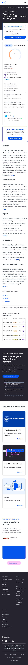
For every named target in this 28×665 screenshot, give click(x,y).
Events (3, 619)
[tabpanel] (15, 85)
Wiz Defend (5, 587)
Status (5, 654)
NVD (12, 175)
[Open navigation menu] (25, 2)
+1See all (7, 79)
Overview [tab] (8, 45)
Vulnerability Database (9, 8)
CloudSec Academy (21, 588)
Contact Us (4, 622)
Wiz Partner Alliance (7, 627)
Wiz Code (4, 582)
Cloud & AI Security (7, 579)
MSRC (5, 286)
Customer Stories (20, 579)
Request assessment (15, 138)
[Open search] (22, 2)
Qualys (5, 236)
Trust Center (5, 624)
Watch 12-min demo (15, 37)
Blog (17, 586)
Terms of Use (20, 654)
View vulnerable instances (14, 26)
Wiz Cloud (4, 584)
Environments (5, 592)
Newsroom (4, 617)
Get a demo (13, 563)
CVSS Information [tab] (19, 45)
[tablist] (15, 45)
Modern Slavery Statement (14, 657)
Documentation (6, 594)
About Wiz (4, 612)
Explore (19, 439)
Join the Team (5, 614)
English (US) (7, 637)
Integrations (5, 589)
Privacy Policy (12, 654)
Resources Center (20, 591)
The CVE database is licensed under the (14, 648)
